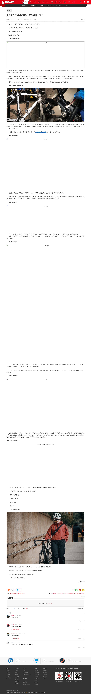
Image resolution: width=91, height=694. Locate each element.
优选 (52, 2)
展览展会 (45, 672)
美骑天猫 (25, 680)
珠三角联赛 (25, 672)
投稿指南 (8, 676)
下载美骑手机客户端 (79, 608)
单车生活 (58, 5)
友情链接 (45, 678)
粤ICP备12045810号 (42, 692)
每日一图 (67, 5)
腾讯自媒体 (37, 674)
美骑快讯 (41, 5)
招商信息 (36, 682)
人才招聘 (8, 672)
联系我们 (8, 670)
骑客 (60, 2)
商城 (73, 2)
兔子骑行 (17, 674)
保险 (69, 2)
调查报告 (17, 678)
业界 (47, 2)
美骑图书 (17, 683)
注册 (51, 603)
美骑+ (16, 672)
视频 (56, 2)
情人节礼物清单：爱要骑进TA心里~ (17, 593)
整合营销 (36, 680)
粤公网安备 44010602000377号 (32, 692)
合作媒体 (45, 676)
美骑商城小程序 (26, 684)
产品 (30, 2)
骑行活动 (33, 5)
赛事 (34, 2)
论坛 (65, 2)
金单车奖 (17, 681)
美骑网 (16, 670)
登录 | (49, 603)
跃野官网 (36, 670)
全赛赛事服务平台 (27, 674)
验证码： (8, 608)
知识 (43, 2)
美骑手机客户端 (16, 629)
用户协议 (8, 674)
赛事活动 (45, 670)
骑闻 (26, 2)
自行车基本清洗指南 (40, 132)
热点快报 (24, 5)
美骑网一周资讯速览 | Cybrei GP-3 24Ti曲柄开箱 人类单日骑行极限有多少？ (68, 593)
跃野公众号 (37, 676)
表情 (18, 608)
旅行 (39, 2)
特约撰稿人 (8, 678)
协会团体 (45, 674)
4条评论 (82, 597)
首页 (21, 2)
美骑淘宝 (25, 682)
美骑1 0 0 (25, 670)
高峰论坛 (17, 679)
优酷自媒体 (37, 672)
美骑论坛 (17, 676)
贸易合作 (36, 684)
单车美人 (50, 5)
